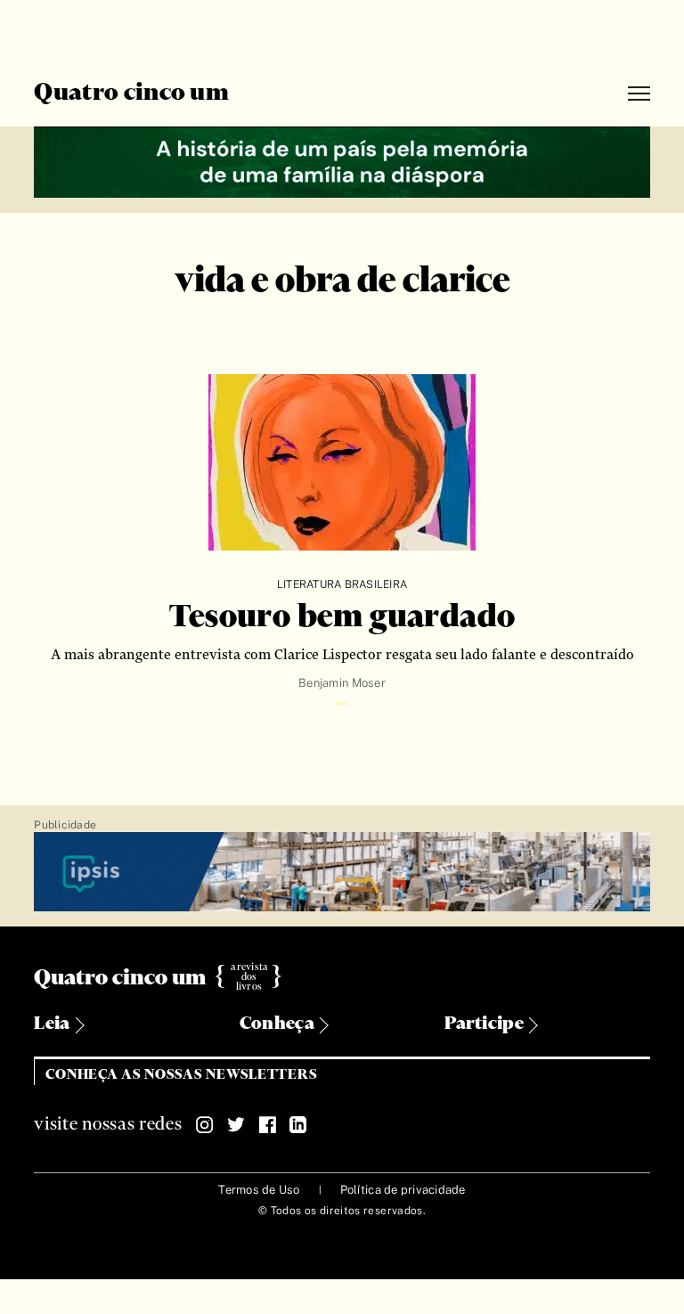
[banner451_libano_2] (341, 159)
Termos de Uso (258, 1190)
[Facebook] (267, 1125)
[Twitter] (236, 1125)
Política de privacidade (403, 1190)
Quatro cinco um (131, 93)
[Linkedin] (298, 1125)
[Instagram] (205, 1125)
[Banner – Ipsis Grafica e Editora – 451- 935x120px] (341, 872)
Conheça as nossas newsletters (181, 1074)
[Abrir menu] (639, 94)
